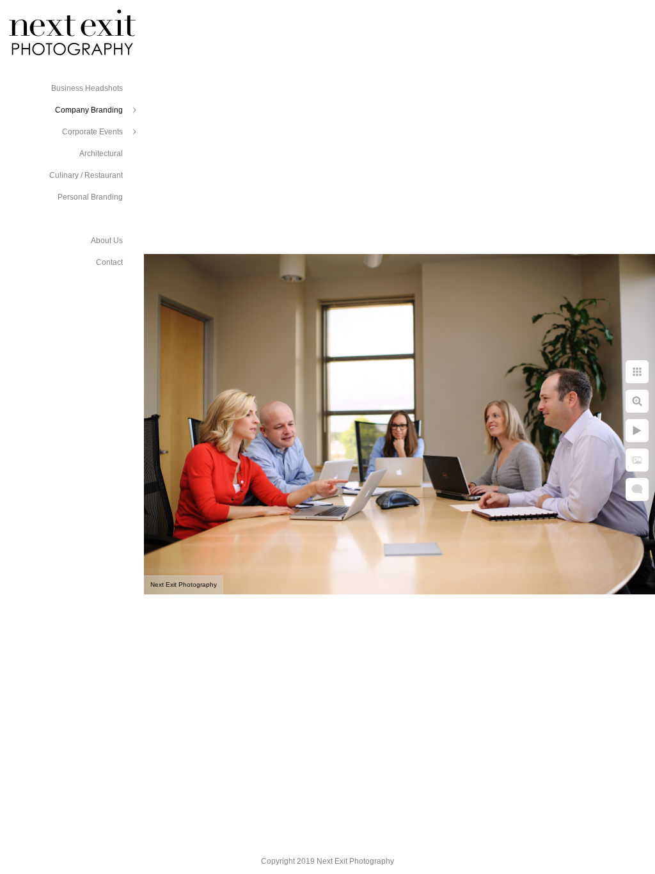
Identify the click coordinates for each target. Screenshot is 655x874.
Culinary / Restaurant (86, 175)
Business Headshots (87, 88)
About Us (107, 240)
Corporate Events (92, 131)
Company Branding (89, 110)
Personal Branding (90, 197)
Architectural (101, 153)
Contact (109, 262)
